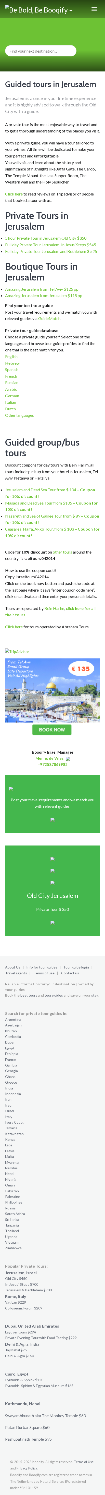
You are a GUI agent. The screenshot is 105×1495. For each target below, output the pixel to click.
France (10, 1059)
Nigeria (10, 1179)
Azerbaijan (13, 1025)
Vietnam (12, 1242)
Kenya (10, 1139)
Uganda (11, 1236)
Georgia (11, 1071)
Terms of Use (84, 1462)
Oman (10, 1185)
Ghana (10, 1076)
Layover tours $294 (20, 1332)
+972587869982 (53, 764)
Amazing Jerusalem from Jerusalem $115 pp (43, 295)
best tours (28, 995)
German (12, 395)
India (9, 1088)
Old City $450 (16, 1278)
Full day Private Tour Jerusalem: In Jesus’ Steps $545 (50, 244)
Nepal (9, 1173)
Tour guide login (76, 967)
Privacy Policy (27, 1468)
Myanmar (12, 1162)
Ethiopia (11, 1053)
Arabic (11, 389)
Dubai (9, 1042)
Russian (11, 382)
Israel (9, 1111)
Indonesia (13, 1094)
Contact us (70, 973)
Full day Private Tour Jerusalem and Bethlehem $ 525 (51, 251)
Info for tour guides (41, 967)
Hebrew (12, 363)
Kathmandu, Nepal (22, 1403)
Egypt (10, 1048)
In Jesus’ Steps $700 (21, 1284)
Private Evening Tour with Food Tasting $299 (41, 1337)
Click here (14, 193)
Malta (9, 1156)
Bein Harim (54, 608)
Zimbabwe (13, 1248)
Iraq (8, 1105)
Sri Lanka (12, 1219)
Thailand (12, 1231)
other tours (62, 551)
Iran (8, 1099)
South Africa (15, 1213)
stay (94, 995)
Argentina (13, 1019)
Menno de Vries (49, 758)
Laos (8, 1145)
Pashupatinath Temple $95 (28, 1439)
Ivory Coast (14, 1122)
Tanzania (12, 1225)
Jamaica (11, 1128)
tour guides (54, 995)
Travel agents (16, 973)
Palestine (12, 1196)
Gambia (11, 1065)
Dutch (10, 408)
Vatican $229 (15, 1302)
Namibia (11, 1168)
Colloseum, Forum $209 (23, 1308)
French (11, 376)
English (11, 356)
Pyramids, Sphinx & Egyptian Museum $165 (39, 1385)
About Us (12, 967)
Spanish (11, 369)
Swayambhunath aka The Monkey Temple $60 (45, 1415)
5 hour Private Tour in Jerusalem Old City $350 (45, 238)
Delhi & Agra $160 (19, 1356)
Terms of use (44, 973)
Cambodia (13, 1036)
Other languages (19, 415)
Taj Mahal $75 (16, 1350)
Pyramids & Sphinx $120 (24, 1380)
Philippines (13, 1202)
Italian (10, 402)
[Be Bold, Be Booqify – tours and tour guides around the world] (39, 9)
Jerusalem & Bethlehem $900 (28, 1290)
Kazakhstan (14, 1134)
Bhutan (11, 1031)
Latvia (10, 1151)
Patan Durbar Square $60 (27, 1427)
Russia (10, 1208)
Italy (8, 1116)
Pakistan (12, 1191)
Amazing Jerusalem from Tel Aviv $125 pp (41, 289)
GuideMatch (49, 318)
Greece (11, 1082)
